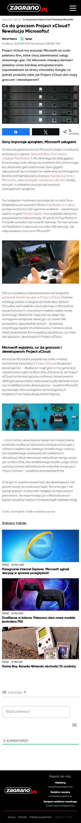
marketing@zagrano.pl (60, 786)
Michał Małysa (9, 39)
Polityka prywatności (41, 817)
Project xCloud (46, 363)
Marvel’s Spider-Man (36, 213)
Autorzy (12, 817)
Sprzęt (17, 19)
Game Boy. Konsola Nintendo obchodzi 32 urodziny (39, 666)
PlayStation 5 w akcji (60, 204)
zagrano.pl (7, 19)
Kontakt (22, 817)
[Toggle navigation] (73, 7)
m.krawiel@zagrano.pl (60, 796)
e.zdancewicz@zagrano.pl (60, 805)
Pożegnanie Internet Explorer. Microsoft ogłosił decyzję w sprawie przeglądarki (35, 571)
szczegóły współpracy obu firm (45, 180)
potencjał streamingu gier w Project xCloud (31, 297)
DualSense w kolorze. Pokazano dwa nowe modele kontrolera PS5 (38, 619)
